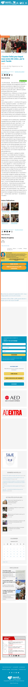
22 (23, 554)
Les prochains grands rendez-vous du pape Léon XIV (9, 582)
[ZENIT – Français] (8, 2)
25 (10, 556)
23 (4, 556)
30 (4, 559)
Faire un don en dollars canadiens (14, 267)
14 (20, 551)
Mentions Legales (6, 669)
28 (20, 556)
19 (14, 554)
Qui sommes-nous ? (7, 667)
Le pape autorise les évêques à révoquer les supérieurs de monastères (16, 528)
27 (17, 556)
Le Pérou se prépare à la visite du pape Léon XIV (12, 485)
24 (7, 556)
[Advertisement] (14, 20)
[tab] (8, 638)
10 (7, 551)
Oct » (7, 561)
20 (17, 554)
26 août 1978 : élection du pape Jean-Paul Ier (12, 475)
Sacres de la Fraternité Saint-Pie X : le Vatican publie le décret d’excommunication (15, 501)
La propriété (15, 667)
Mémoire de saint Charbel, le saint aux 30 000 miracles (16, 515)
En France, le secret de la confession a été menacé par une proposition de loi (16, 521)
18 (10, 554)
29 (23, 556)
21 (20, 554)
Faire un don (14, 264)
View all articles (5, 245)
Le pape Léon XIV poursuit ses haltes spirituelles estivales (9, 592)
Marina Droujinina (19, 71)
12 (14, 551)
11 (10, 551)
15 (23, 551)
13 (17, 551)
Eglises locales (5, 36)
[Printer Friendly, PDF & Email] (23, 81)
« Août (4, 561)
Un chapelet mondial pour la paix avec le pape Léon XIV (16, 508)
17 (7, 554)
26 (14, 556)
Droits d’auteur (14, 669)
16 (4, 554)
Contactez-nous (22, 669)
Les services (22, 667)
